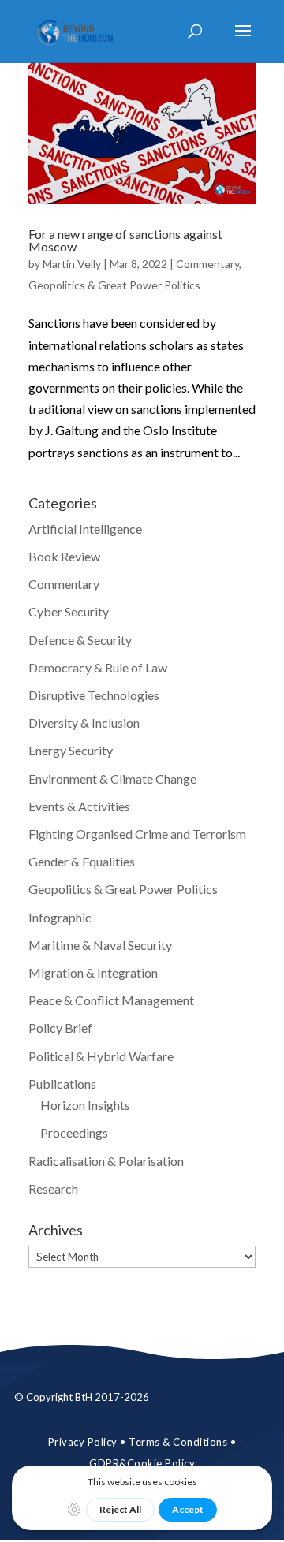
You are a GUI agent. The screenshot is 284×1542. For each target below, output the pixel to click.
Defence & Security (80, 639)
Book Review (64, 556)
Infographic (60, 917)
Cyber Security (68, 611)
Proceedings (74, 1132)
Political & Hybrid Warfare (101, 1055)
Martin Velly (72, 263)
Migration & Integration (93, 972)
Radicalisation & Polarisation (106, 1160)
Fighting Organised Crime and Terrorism (137, 833)
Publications (62, 1083)
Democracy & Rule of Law (97, 667)
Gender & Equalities (81, 861)
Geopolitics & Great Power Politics (114, 285)
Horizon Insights (85, 1104)
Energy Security (70, 750)
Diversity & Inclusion (84, 722)
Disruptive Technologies (93, 694)
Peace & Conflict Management (111, 1000)
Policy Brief (60, 1027)
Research (53, 1188)
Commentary (207, 263)
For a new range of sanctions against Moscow (125, 240)
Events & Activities (79, 806)
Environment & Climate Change (112, 778)
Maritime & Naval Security (100, 944)
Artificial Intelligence (85, 528)
